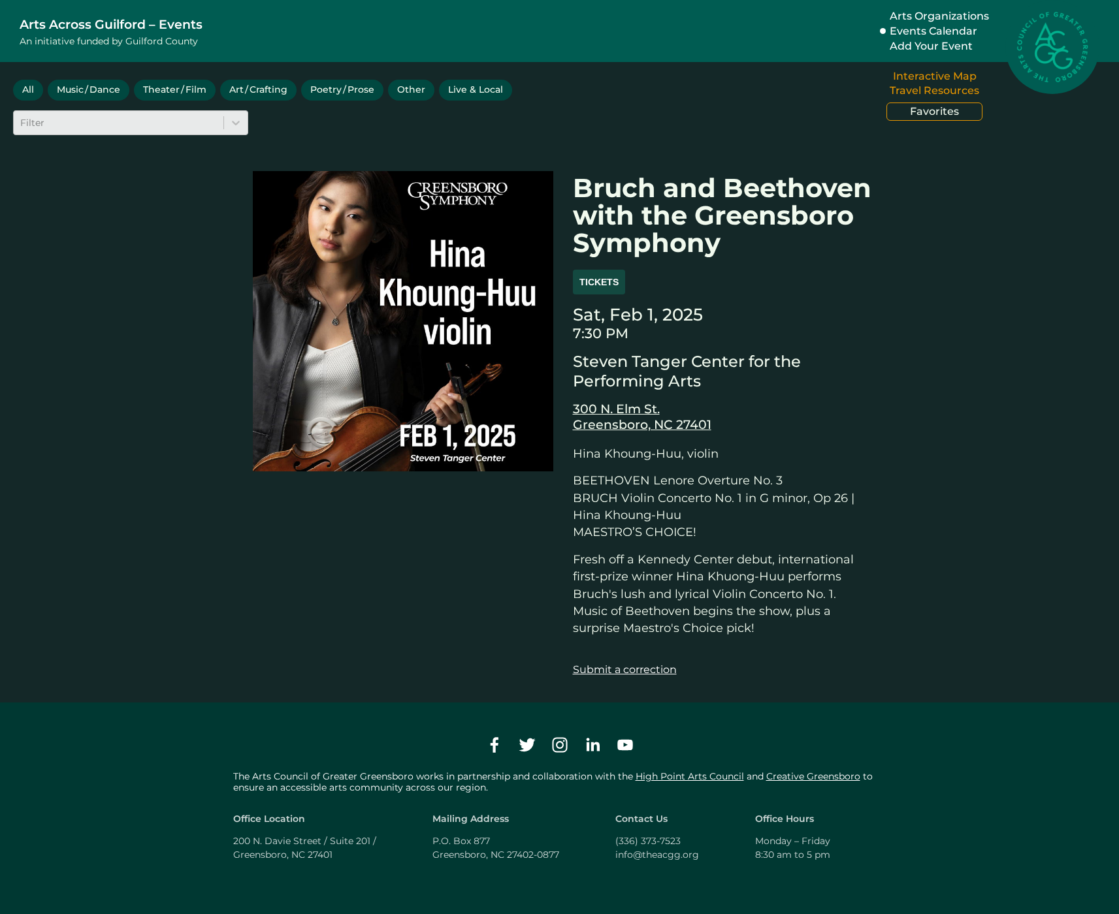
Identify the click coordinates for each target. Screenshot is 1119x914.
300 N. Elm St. (616, 409)
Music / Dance (88, 89)
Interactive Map (935, 76)
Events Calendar (933, 31)
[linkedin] (592, 745)
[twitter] (527, 745)
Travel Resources (934, 90)
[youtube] (625, 745)
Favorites (934, 111)
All (28, 89)
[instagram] (559, 745)
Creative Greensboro (813, 776)
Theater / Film (174, 89)
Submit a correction (625, 669)
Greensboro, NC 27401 (642, 424)
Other (411, 89)
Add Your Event (931, 46)
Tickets (599, 282)
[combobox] (21, 123)
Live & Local (475, 89)
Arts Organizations (939, 16)
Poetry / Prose (342, 89)
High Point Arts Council (690, 776)
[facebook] (494, 745)
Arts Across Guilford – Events (111, 24)
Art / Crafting (258, 89)
